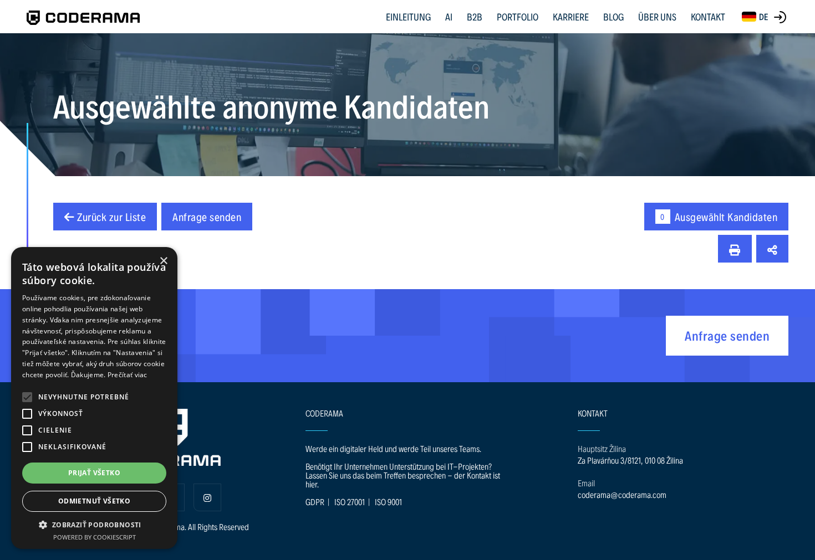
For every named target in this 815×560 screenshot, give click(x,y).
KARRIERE (571, 16)
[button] (27, 397)
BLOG (613, 16)
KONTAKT (708, 16)
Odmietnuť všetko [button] (94, 501)
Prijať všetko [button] (94, 472)
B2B (474, 16)
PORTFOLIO (517, 16)
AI (448, 16)
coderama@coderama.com (622, 494)
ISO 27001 (349, 501)
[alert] (94, 398)
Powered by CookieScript (94, 537)
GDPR (314, 501)
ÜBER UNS (657, 16)
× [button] (163, 261)
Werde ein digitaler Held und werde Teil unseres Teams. (393, 448)
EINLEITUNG (408, 16)
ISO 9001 (388, 501)
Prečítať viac (127, 374)
